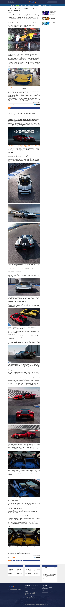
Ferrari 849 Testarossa (20, 560)
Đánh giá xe (45, 5)
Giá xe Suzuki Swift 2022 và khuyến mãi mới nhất (49, 579)
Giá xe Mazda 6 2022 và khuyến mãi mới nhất (48, 575)
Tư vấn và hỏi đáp (23, 5)
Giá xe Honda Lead (28, 569)
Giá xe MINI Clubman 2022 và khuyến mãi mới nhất (49, 574)
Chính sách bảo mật (45, 597)
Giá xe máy (39, 5)
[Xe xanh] (17, 5)
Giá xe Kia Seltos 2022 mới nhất (11, 573)
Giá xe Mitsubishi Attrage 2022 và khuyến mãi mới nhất (49, 570)
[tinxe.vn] (32, 2)
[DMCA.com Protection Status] (37, 104)
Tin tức (12, 5)
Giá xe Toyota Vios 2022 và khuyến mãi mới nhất (49, 573)
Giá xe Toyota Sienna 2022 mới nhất (20, 570)
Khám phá (29, 5)
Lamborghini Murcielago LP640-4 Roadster (18, 107)
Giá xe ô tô (34, 5)
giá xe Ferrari (14, 560)
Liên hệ (43, 596)
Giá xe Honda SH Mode (29, 570)
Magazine (50, 5)
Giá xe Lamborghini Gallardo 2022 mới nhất (20, 573)
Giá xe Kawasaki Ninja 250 (37, 573)
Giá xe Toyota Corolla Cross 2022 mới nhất (20, 569)
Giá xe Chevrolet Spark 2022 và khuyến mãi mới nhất (49, 578)
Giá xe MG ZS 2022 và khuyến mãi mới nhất (48, 576)
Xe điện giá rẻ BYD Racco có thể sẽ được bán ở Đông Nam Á (52, 18)
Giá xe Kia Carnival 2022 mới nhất (11, 569)
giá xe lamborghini (28, 107)
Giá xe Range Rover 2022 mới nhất (11, 570)
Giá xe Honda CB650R (37, 569)
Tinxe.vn (12, 586)
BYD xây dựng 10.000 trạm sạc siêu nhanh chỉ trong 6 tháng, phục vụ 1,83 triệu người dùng (52, 23)
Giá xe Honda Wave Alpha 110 (29, 573)
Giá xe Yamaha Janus (37, 570)
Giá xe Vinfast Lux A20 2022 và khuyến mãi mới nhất (49, 567)
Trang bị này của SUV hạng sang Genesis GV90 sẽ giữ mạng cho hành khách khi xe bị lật (52, 12)
